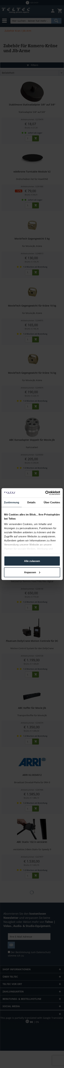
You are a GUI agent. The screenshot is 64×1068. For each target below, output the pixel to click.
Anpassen (30, 572)
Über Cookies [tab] (52, 502)
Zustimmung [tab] (11, 502)
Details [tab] (31, 502)
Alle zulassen (32, 561)
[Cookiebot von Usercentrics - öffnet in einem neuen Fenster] (45, 493)
